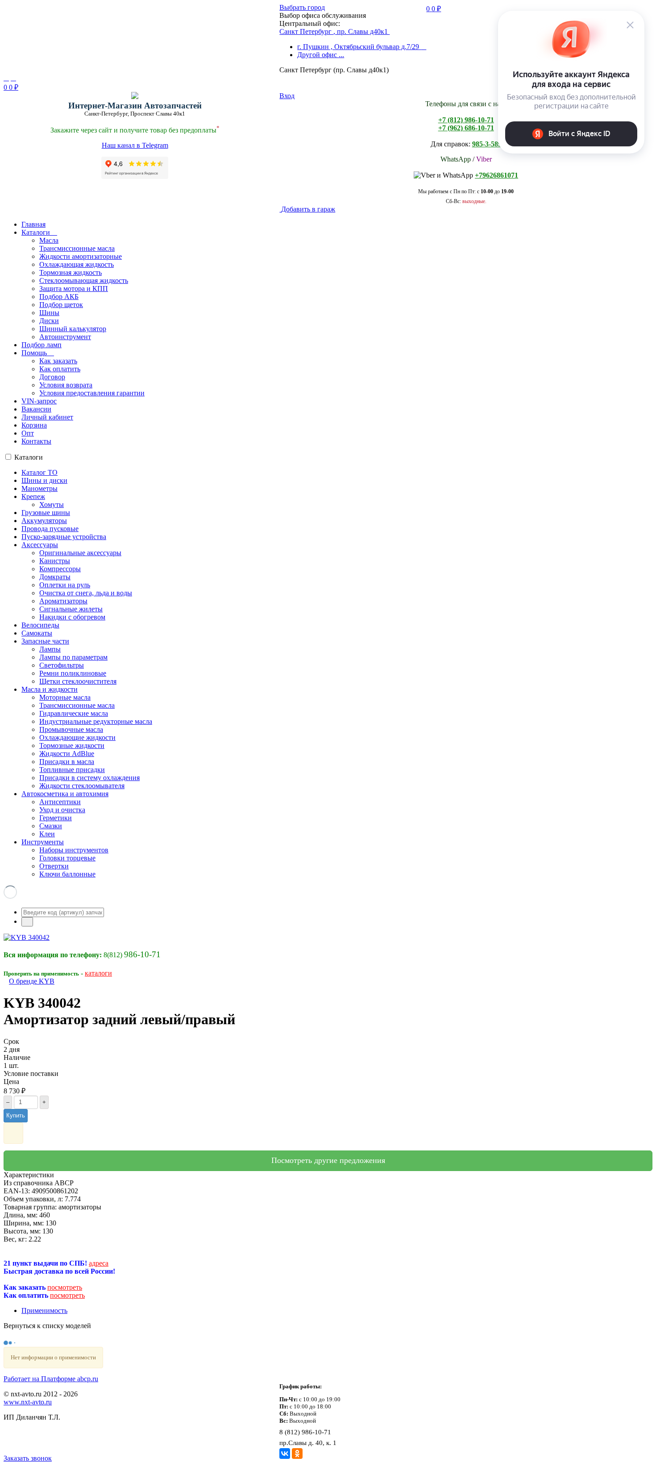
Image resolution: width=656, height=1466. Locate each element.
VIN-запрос (39, 401)
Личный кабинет (47, 417)
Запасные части (45, 641)
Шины (49, 312)
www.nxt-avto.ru (28, 1402)
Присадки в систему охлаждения (89, 777)
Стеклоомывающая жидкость (83, 280)
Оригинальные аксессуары (80, 552)
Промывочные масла (71, 729)
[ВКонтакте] (284, 1453)
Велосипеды (40, 625)
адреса (98, 1263)
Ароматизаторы (63, 601)
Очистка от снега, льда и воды (85, 593)
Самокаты (36, 633)
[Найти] (27, 921)
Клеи (47, 834)
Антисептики (60, 802)
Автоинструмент (65, 337)
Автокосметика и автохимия (64, 793)
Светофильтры (61, 665)
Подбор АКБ (59, 296)
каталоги (98, 973)
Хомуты (51, 504)
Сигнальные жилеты (71, 609)
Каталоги (36, 232)
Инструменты (42, 842)
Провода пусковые (50, 528)
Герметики (55, 818)
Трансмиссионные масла (77, 248)
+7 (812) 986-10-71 (466, 120)
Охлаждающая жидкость (76, 264)
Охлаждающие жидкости (77, 737)
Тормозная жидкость (70, 272)
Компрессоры (60, 569)
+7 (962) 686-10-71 (466, 128)
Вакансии (36, 409)
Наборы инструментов (73, 850)
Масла (48, 240)
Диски (49, 320)
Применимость (44, 1310)
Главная (33, 224)
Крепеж (33, 496)
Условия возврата (65, 385)
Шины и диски (44, 480)
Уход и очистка (62, 810)
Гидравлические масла (73, 713)
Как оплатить (59, 369)
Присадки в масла (66, 761)
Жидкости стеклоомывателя (82, 785)
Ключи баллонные (67, 874)
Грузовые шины (45, 512)
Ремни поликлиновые (72, 673)
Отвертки (54, 866)
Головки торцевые (67, 858)
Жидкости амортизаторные (80, 256)
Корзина (34, 425)
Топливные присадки (72, 769)
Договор (52, 377)
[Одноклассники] (297, 1453)
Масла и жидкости (49, 689)
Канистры (54, 561)
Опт (27, 433)
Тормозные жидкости (71, 745)
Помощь (35, 353)
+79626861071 (496, 175)
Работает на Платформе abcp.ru (51, 1379)
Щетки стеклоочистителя (77, 681)
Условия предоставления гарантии (92, 393)
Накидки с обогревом (72, 617)
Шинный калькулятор (72, 328)
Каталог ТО (39, 472)
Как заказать (58, 361)
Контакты (36, 441)
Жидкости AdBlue (66, 753)
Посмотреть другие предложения (328, 1160)
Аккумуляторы (44, 520)
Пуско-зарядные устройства (63, 536)
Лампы (50, 649)
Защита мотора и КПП (73, 288)
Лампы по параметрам (73, 657)
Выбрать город (302, 7)
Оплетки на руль (64, 585)
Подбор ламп (41, 345)
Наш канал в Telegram (135, 145)
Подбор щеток (61, 304)
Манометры (39, 488)
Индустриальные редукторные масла (95, 721)
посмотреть (64, 1287)
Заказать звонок (28, 1458)
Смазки (50, 826)
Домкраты (55, 577)
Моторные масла (65, 697)
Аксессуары (39, 544)
